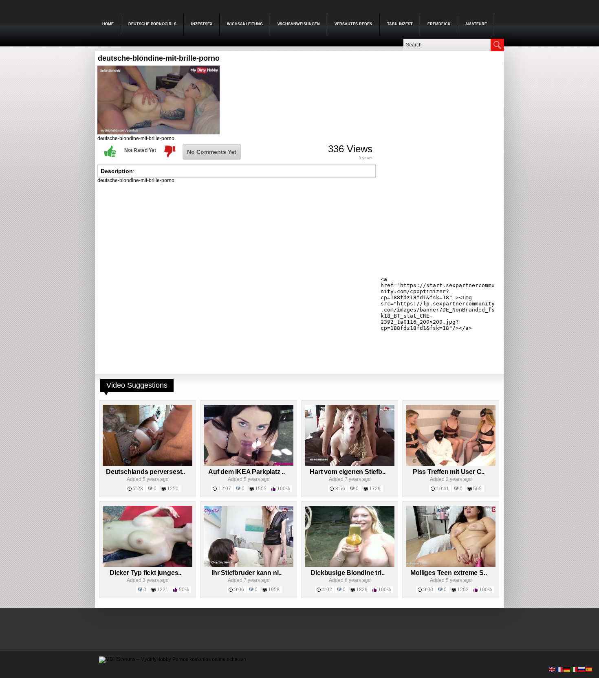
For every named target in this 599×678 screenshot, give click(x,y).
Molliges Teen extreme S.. (448, 572)
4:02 (327, 589)
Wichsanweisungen (298, 24)
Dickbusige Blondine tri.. (347, 572)
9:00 (428, 589)
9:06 (239, 589)
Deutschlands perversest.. (145, 471)
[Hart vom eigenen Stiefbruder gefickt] (349, 464)
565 (477, 488)
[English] (552, 669)
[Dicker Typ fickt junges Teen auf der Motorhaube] (147, 565)
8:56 (340, 488)
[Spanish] (589, 669)
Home (108, 24)
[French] (560, 669)
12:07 (224, 488)
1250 (172, 488)
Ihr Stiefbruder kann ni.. (246, 572)
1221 (162, 589)
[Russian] (582, 669)
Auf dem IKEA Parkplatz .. (246, 471)
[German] (567, 669)
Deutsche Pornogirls (152, 24)
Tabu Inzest (400, 24)
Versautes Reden (353, 24)
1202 (463, 589)
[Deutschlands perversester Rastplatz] (147, 464)
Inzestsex (201, 24)
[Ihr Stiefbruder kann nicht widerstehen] (248, 565)
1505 (260, 488)
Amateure (476, 24)
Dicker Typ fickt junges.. (145, 572)
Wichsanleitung (245, 24)
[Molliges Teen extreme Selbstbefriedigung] (450, 565)
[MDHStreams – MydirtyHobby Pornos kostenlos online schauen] (172, 659)
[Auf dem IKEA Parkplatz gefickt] (248, 464)
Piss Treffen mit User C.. (448, 471)
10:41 (442, 488)
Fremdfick (439, 24)
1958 (274, 589)
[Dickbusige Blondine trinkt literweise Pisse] (349, 565)
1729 (375, 488)
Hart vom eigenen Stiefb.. (347, 471)
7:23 (138, 488)
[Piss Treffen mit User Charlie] (450, 464)
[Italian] (574, 669)
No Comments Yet (211, 152)
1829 (362, 589)
